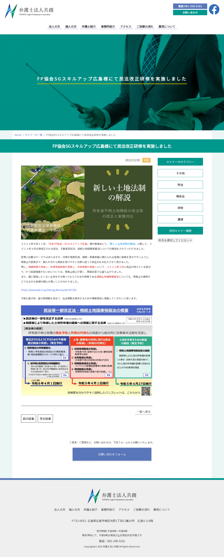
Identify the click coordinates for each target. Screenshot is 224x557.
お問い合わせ (190, 12)
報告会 (180, 196)
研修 (180, 208)
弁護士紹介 (89, 26)
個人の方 (70, 26)
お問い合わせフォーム (112, 454)
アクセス (125, 26)
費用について (167, 26)
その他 (180, 173)
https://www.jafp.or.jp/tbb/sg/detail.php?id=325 (48, 290)
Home (18, 135)
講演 (180, 219)
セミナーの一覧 (33, 135)
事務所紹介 (108, 26)
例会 (180, 185)
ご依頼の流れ (144, 26)
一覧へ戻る (144, 411)
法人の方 (54, 26)
